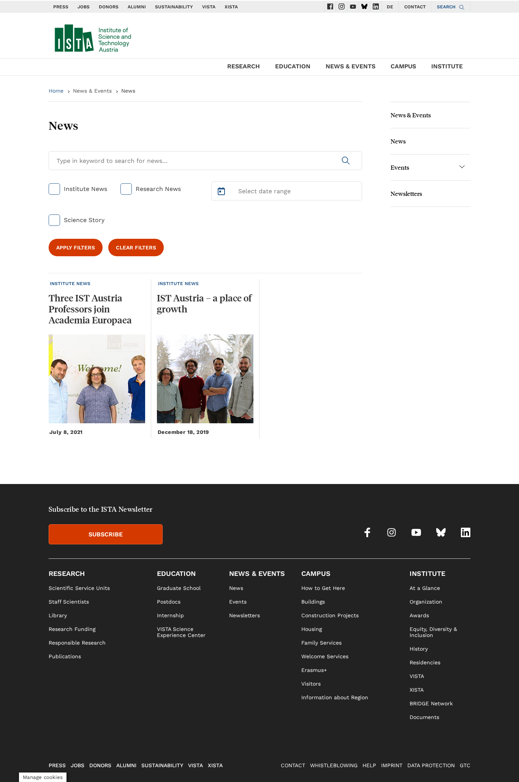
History (419, 649)
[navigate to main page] (92, 36)
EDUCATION (292, 66)
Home (56, 91)
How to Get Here (323, 588)
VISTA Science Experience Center (181, 632)
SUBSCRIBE (106, 534)
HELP (369, 765)
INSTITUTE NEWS (70, 283)
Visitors (311, 684)
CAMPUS (403, 66)
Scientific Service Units (79, 588)
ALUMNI (137, 6)
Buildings (313, 602)
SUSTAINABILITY (174, 6)
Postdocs (168, 602)
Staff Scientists (69, 602)
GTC (465, 765)
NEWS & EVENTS (350, 66)
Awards (419, 615)
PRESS (60, 6)
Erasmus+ (314, 670)
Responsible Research (77, 643)
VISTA (208, 6)
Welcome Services (324, 656)
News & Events (92, 91)
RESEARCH (243, 66)
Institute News (85, 188)
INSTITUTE (447, 66)
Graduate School (179, 588)
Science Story (84, 220)
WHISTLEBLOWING (334, 765)
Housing (311, 629)
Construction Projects (330, 615)
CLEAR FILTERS (136, 247)
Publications (65, 656)
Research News (158, 188)
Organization (426, 602)
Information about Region (334, 697)
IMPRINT (391, 765)
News (398, 141)
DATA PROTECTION (431, 765)
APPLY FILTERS (75, 247)
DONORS (109, 6)
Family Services (321, 643)
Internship (170, 615)
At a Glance (425, 588)
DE (390, 6)
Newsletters (406, 193)
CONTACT (415, 6)
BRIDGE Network (431, 703)
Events (400, 167)
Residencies (425, 662)
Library (58, 615)
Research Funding (72, 629)
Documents (424, 717)
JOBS (84, 6)
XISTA (231, 6)
